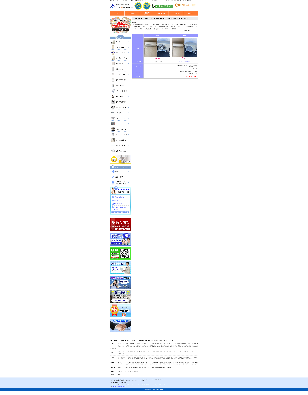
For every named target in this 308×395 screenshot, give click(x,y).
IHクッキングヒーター (120, 124)
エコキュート (120, 42)
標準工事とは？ (118, 200)
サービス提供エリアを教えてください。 (121, 208)
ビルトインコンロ (120, 118)
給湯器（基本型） (120, 47)
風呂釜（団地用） (120, 80)
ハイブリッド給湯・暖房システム (120, 58)
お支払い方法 (161, 13)
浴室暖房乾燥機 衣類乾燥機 (120, 107)
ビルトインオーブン (120, 129)
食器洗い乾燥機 (120, 140)
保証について (120, 171)
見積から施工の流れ (146, 13)
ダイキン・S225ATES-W (184, 61)
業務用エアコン (120, 151)
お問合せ (190, 13)
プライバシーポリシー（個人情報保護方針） (120, 182)
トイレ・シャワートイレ (120, 91)
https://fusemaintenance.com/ (119, 386)
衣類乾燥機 (120, 102)
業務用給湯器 (120, 86)
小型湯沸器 (120, 75)
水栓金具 (120, 113)
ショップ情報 (176, 13)
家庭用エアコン (120, 146)
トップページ (117, 13)
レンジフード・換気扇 (120, 135)
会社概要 (132, 13)
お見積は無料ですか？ (119, 197)
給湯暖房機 (120, 64)
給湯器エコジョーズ (120, 53)
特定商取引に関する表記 (120, 177)
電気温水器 (120, 69)
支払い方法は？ (118, 203)
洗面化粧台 (120, 96)
